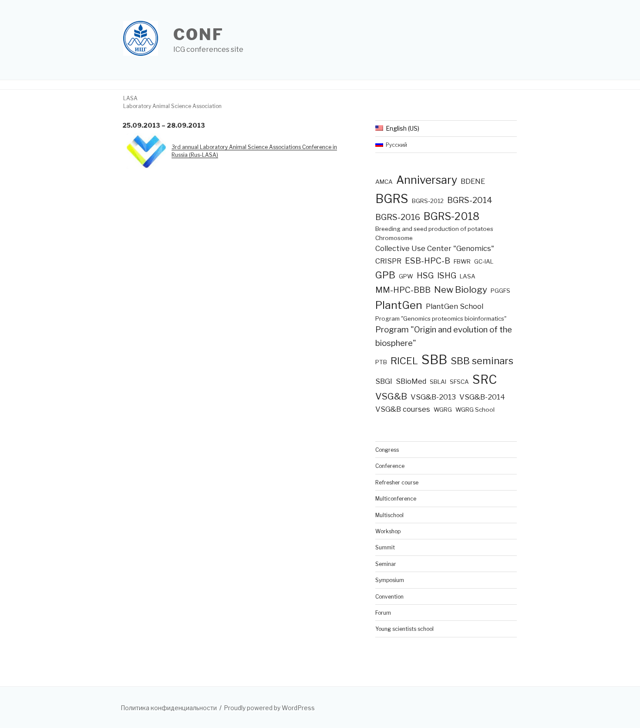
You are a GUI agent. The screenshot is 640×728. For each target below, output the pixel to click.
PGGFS (500, 290)
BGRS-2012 (428, 200)
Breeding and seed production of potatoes (434, 228)
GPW (406, 276)
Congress (387, 450)
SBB (434, 359)
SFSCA (459, 381)
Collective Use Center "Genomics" (434, 248)
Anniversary (426, 179)
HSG (425, 276)
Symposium (389, 580)
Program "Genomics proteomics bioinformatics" (440, 318)
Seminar (385, 564)
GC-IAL (483, 261)
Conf (198, 34)
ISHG (446, 276)
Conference (389, 466)
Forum (383, 612)
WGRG (443, 409)
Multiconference (395, 498)
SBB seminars (482, 360)
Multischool (389, 515)
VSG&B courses (402, 409)
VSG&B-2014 (482, 397)
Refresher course (396, 482)
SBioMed (411, 381)
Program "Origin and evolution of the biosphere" (443, 336)
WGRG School (475, 409)
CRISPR (388, 261)
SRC (484, 379)
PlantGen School (454, 306)
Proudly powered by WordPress (269, 707)
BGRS (391, 198)
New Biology (460, 289)
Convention (389, 596)
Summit (385, 547)
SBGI (383, 381)
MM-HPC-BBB (403, 290)
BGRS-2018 (451, 216)
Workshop (388, 531)
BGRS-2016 (397, 217)
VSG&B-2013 (433, 397)
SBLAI (438, 381)
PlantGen (398, 305)
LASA (467, 276)
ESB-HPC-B (427, 261)
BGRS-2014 (469, 200)
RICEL (404, 360)
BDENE (473, 181)
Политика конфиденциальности (169, 707)
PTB (381, 362)
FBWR (462, 261)
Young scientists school (404, 629)
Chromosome (394, 237)
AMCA (384, 181)
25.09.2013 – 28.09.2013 (163, 125)
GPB (385, 275)
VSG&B (391, 396)
